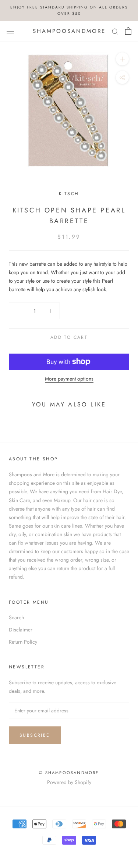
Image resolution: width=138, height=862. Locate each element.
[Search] (115, 31)
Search (16, 617)
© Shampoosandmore (69, 773)
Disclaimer (20, 629)
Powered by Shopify (69, 782)
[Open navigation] (10, 31)
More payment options (69, 378)
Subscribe (35, 735)
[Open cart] (128, 31)
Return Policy (23, 641)
